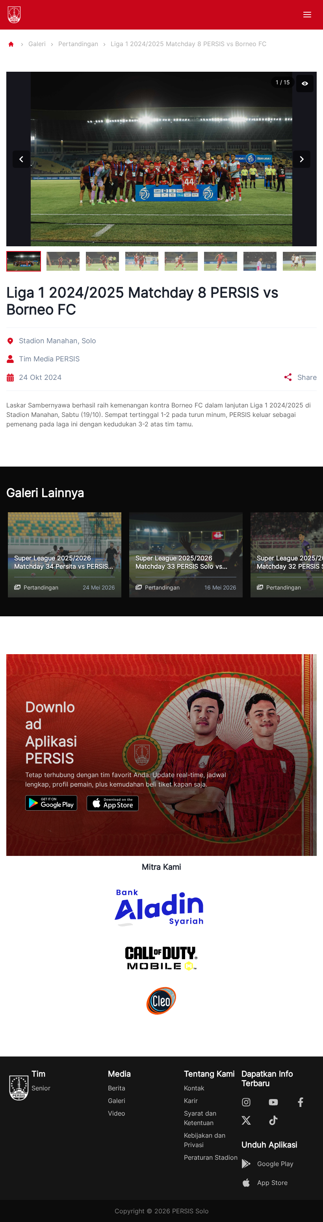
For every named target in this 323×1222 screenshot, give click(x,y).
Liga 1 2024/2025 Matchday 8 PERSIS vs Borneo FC (189, 44)
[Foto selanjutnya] (301, 159)
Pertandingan (78, 44)
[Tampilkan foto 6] (220, 261)
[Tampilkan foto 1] (23, 261)
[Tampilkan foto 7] (260, 261)
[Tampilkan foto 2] (63, 261)
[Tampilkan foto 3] (102, 261)
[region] (161, 173)
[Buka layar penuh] (305, 83)
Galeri (37, 44)
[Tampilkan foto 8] (299, 261)
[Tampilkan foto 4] (141, 261)
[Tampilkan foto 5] (181, 261)
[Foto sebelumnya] (21, 159)
